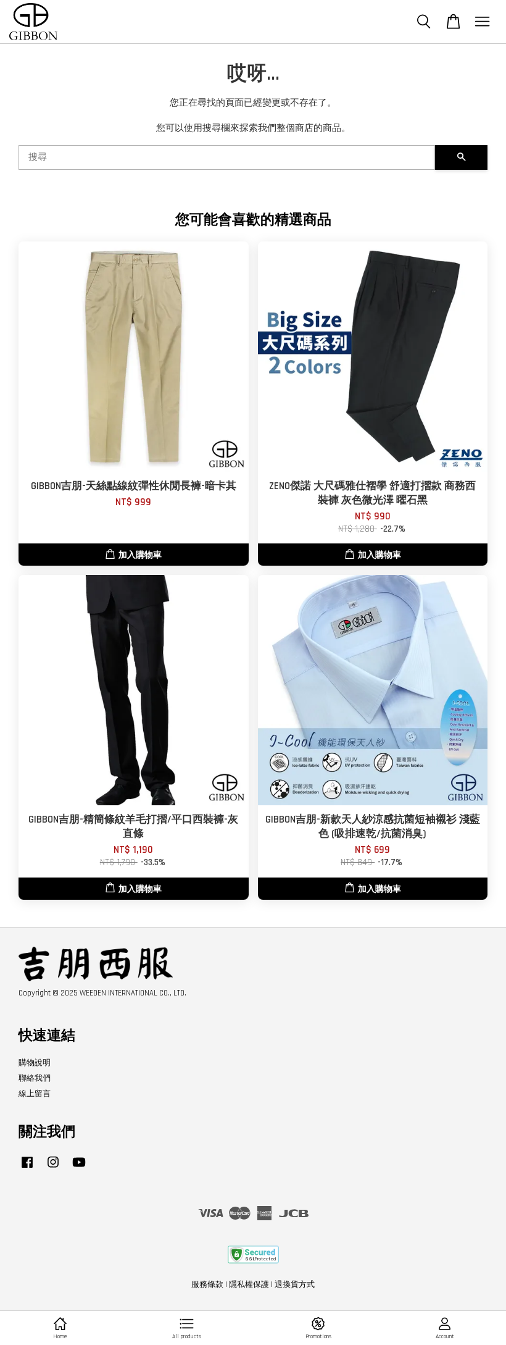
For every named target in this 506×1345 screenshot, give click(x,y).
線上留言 (35, 1094)
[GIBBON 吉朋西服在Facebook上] (27, 1168)
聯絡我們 (35, 1078)
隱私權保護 (249, 1284)
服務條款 (207, 1284)
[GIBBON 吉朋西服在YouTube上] (79, 1168)
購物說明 (35, 1063)
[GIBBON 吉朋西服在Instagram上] (53, 1168)
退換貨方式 (295, 1284)
